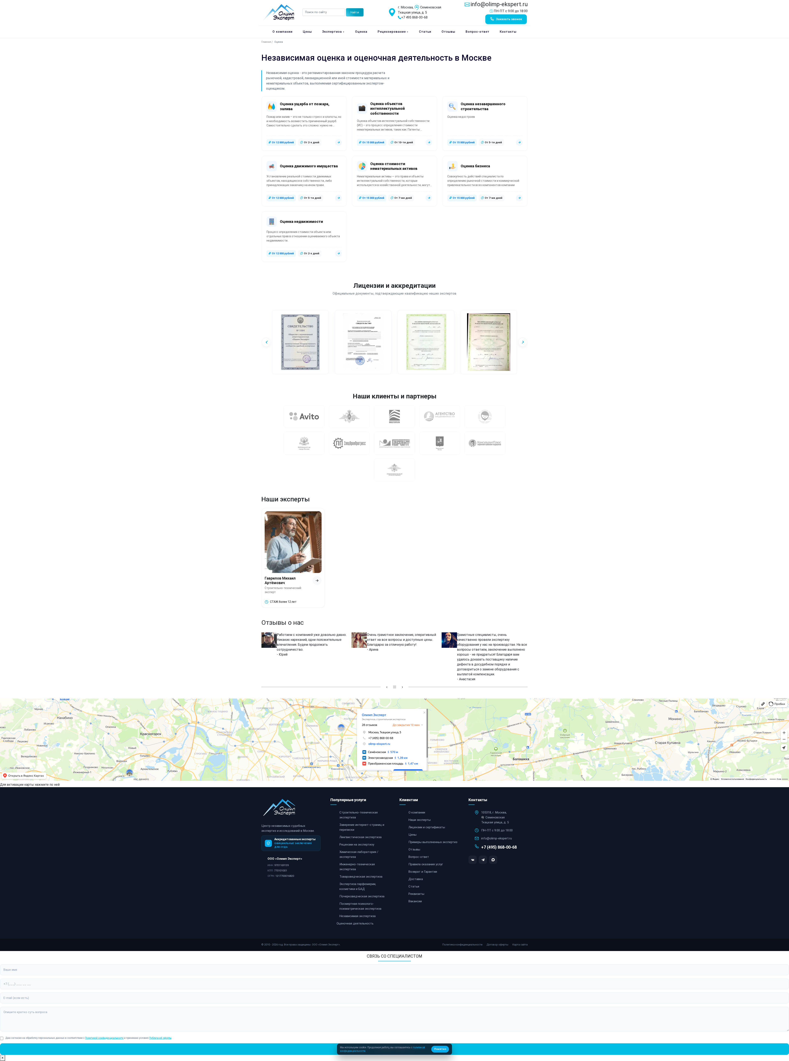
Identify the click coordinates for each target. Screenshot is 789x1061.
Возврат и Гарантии (422, 872)
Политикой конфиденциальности (104, 1038)
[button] (266, 342)
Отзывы (448, 32)
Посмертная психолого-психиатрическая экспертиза (360, 906)
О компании (282, 32)
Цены (307, 32)
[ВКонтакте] (472, 860)
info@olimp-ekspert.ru (499, 4)
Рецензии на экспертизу (356, 844)
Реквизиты (416, 894)
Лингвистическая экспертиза (360, 837)
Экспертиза (333, 32)
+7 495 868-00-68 (414, 17)
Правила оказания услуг (425, 864)
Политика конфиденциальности (462, 944)
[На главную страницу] (279, 810)
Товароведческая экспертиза (360, 876)
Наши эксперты (419, 820)
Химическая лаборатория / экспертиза (358, 854)
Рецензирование (393, 32)
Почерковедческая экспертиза (361, 896)
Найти (355, 12)
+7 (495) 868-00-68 (499, 847)
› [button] (402, 687)
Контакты (508, 32)
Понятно (440, 1049)
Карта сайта (520, 944)
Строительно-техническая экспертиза (358, 815)
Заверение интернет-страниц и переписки (361, 827)
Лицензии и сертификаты (426, 827)
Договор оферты (497, 944)
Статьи (425, 32)
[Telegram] (483, 860)
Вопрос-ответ (477, 32)
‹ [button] (386, 687)
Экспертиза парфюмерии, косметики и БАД (357, 886)
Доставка (415, 879)
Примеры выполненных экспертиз (432, 842)
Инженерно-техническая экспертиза (357, 866)
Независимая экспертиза (357, 916)
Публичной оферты (160, 1038)
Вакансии (415, 901)
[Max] (493, 860)
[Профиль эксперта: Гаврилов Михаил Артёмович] (317, 580)
